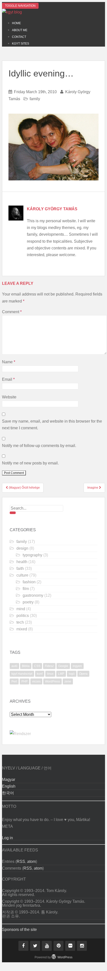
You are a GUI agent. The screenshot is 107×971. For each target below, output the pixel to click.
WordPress (52, 681)
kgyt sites (20, 43)
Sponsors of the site (19, 929)
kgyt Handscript (21, 673)
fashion (29, 582)
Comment (12, 312)
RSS (21, 861)
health (21, 562)
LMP (61, 673)
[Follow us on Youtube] (47, 946)
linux (50, 673)
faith (20, 568)
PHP (24, 681)
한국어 (8, 793)
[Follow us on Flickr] (70, 946)
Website (9, 397)
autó (14, 666)
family (35, 99)
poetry (28, 602)
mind (20, 609)
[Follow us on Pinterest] (58, 946)
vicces (36, 681)
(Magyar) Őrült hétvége (24, 487)
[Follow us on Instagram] (82, 946)
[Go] (13, 513)
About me (19, 30)
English (8, 786)
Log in (7, 838)
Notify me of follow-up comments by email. (39, 446)
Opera (83, 673)
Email (8, 379)
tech (20, 622)
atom (31, 861)
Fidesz (49, 666)
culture (22, 575)
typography (32, 555)
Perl (14, 681)
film (26, 589)
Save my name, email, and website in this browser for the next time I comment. (52, 424)
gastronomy (33, 595)
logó (72, 673)
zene (67, 681)
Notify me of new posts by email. (30, 463)
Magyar (8, 779)
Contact (19, 37)
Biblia (26, 666)
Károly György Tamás (52, 209)
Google (63, 666)
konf (40, 673)
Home (16, 23)
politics (22, 615)
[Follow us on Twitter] (35, 946)
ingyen (77, 666)
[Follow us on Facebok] (23, 946)
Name (8, 362)
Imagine (93, 487)
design (22, 548)
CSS (37, 666)
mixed (21, 629)
